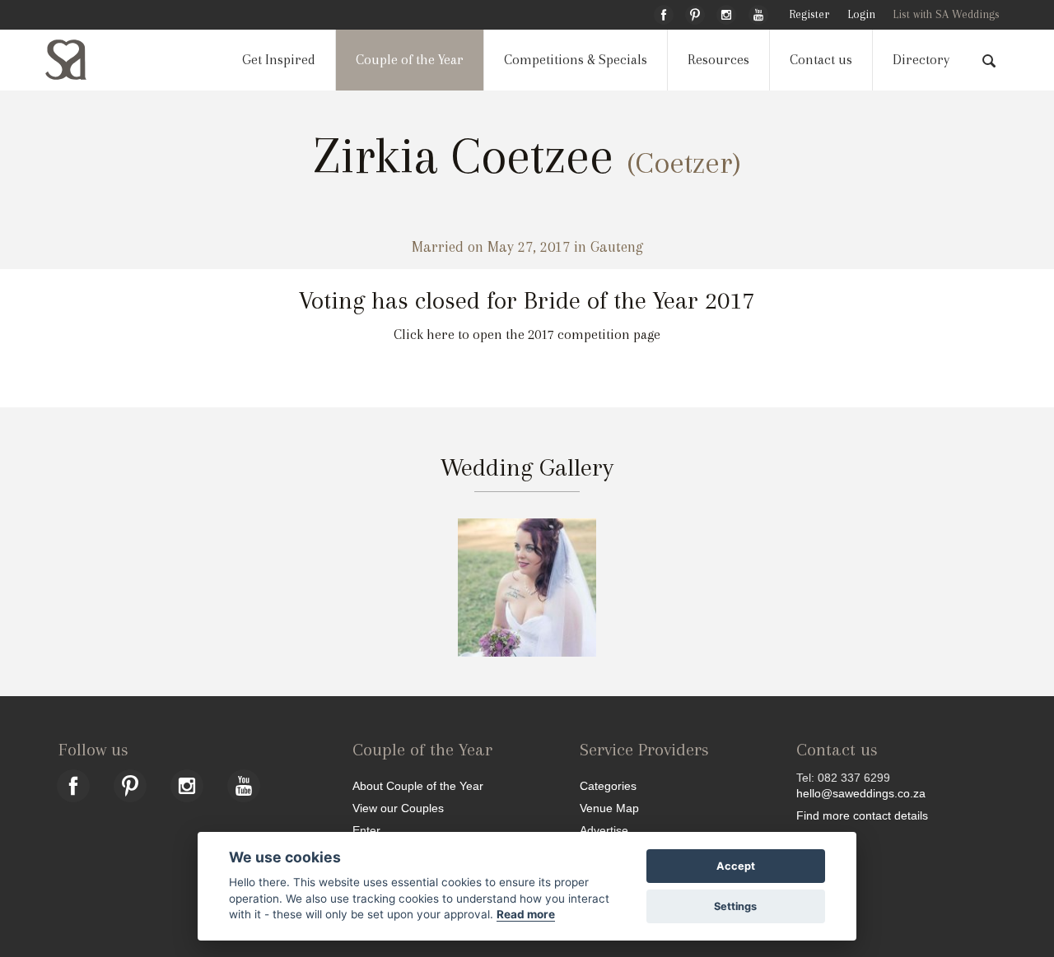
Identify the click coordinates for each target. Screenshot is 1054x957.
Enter (366, 830)
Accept (735, 866)
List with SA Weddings (946, 14)
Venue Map (609, 807)
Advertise (604, 830)
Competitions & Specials (575, 59)
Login (861, 14)
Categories (608, 785)
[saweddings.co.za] (79, 59)
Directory (921, 59)
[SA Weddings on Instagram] (726, 12)
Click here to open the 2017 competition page (527, 334)
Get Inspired (278, 59)
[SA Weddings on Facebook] (664, 12)
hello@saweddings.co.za (861, 793)
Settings (735, 906)
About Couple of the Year (417, 785)
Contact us (821, 59)
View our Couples (398, 807)
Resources (718, 59)
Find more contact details (862, 815)
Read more (526, 914)
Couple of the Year (410, 59)
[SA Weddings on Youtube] (758, 12)
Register (809, 14)
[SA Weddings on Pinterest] (695, 12)
